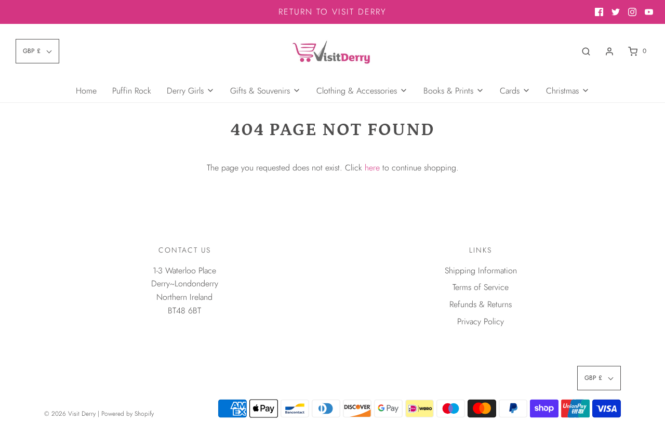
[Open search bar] (586, 51)
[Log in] (609, 51)
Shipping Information (481, 270)
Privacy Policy (480, 321)
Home (86, 91)
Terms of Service (481, 287)
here (372, 168)
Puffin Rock (131, 91)
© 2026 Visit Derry (70, 413)
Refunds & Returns (480, 304)
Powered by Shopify (127, 413)
